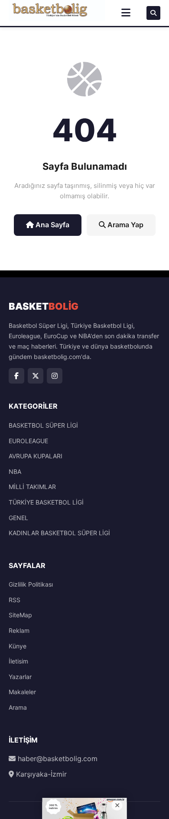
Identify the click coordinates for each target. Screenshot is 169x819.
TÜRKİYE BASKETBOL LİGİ (46, 502)
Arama (18, 707)
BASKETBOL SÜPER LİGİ (43, 425)
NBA (15, 471)
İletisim (18, 661)
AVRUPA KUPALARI (35, 456)
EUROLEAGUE (28, 440)
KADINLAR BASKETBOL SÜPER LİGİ (59, 532)
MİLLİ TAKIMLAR (32, 486)
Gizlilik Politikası (31, 584)
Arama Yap (124, 224)
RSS (14, 599)
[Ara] (153, 13)
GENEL (18, 517)
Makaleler (22, 691)
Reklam (19, 630)
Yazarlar (20, 676)
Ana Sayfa (51, 224)
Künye (17, 646)
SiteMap (20, 615)
